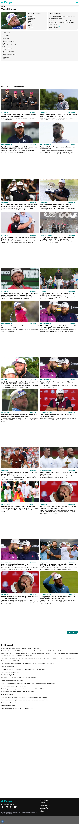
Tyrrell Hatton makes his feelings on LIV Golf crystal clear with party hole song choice (58, 115)
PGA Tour (43, 291)
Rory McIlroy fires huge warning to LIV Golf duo (18, 506)
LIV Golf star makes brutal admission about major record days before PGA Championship (57, 238)
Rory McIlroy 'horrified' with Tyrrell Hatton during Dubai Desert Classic (57, 415)
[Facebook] (2, 807)
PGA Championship (46, 235)
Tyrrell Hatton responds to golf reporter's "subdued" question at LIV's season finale (19, 115)
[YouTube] (15, 807)
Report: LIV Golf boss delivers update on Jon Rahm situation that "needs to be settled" (58, 507)
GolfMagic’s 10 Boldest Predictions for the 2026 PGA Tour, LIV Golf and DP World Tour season (58, 565)
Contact (42, 804)
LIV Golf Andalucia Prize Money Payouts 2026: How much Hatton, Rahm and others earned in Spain (19, 205)
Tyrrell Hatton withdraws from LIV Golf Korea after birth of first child (18, 238)
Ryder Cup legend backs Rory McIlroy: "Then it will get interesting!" (19, 473)
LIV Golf (4, 112)
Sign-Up (42, 811)
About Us (42, 802)
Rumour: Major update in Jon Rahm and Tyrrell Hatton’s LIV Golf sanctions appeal (17, 565)
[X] (11, 807)
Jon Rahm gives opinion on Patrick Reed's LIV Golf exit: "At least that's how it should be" (19, 383)
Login (41, 809)
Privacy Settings (44, 808)
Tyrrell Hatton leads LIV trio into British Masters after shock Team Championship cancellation (19, 148)
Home (3, 7)
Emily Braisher (19, 702)
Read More (53, 27)
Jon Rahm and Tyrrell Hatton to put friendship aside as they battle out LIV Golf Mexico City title (19, 294)
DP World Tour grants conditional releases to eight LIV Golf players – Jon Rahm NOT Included (58, 327)
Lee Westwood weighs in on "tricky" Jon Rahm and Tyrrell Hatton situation (19, 597)
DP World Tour (6, 145)
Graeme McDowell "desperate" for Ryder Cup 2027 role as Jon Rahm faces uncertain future (19, 415)
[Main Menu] (77, 2)
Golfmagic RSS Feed (45, 805)
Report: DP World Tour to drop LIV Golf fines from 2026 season (57, 383)
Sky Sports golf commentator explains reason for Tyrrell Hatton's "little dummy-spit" (57, 597)
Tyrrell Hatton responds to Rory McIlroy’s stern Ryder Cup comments (59, 473)
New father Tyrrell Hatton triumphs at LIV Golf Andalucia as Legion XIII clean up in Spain (56, 205)
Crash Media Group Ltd (8, 810)
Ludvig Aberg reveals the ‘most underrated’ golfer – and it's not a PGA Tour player (58, 294)
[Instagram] (7, 807)
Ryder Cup (5, 412)
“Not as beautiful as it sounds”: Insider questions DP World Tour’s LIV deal (20, 327)
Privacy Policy (43, 807)
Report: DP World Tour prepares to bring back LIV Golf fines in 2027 (57, 148)
